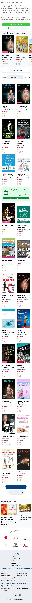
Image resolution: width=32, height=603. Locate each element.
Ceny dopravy (15, 556)
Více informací (23, 21)
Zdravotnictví (4, 573)
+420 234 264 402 (8, 586)
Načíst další (16, 487)
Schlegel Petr (5, 369)
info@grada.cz (8, 588)
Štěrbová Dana (21, 369)
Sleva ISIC (13, 563)
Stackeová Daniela (7, 299)
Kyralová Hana (6, 178)
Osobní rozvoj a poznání (8, 580)
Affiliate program (22, 571)
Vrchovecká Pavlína (22, 334)
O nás (19, 586)
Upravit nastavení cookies (24, 588)
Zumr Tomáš (5, 475)
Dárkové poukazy (15, 558)
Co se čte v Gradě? (22, 575)
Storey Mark (27, 262)
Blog (18, 578)
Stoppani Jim (20, 145)
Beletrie (3, 571)
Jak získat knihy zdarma (16, 198)
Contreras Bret (21, 474)
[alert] (16, 15)
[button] (16, 28)
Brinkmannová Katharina (23, 229)
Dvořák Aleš (5, 145)
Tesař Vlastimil (21, 438)
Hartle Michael (6, 110)
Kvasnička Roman (20, 57)
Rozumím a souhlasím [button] (16, 24)
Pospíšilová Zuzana (22, 405)
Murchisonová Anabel (23, 178)
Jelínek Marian (6, 438)
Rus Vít (11, 264)
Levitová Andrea (6, 334)
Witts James (20, 262)
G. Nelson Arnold (6, 405)
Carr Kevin (19, 299)
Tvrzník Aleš (5, 264)
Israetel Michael (6, 59)
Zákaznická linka (15, 565)
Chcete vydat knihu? (22, 573)
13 (19, 492)
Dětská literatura (6, 575)
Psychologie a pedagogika (8, 578)
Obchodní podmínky (16, 561)
